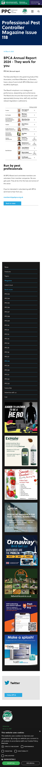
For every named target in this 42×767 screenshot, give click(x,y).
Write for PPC (7, 729)
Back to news (10, 203)
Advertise (6, 726)
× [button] (40, 731)
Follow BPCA (11, 695)
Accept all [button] (11, 763)
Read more (4, 743)
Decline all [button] (30, 763)
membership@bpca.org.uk (13, 197)
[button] (21, 759)
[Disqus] (21, 232)
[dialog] (21, 748)
